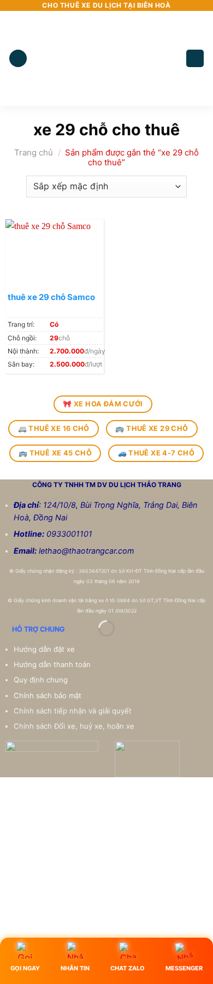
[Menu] (18, 59)
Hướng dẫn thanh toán (53, 664)
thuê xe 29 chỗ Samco (51, 297)
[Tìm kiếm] (195, 59)
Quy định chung (42, 679)
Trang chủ (33, 152)
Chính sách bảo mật (47, 695)
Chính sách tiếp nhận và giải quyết (73, 710)
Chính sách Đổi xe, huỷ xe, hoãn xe (75, 726)
